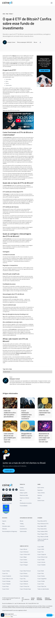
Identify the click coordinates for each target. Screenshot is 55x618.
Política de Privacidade (39, 598)
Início (4, 13)
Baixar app (49, 615)
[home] (7, 2)
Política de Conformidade (48, 598)
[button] (51, 3)
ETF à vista (6, 194)
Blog (7, 13)
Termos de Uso (33, 598)
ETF (3, 73)
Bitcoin (10, 13)
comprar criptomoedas (21, 353)
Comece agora (9, 471)
